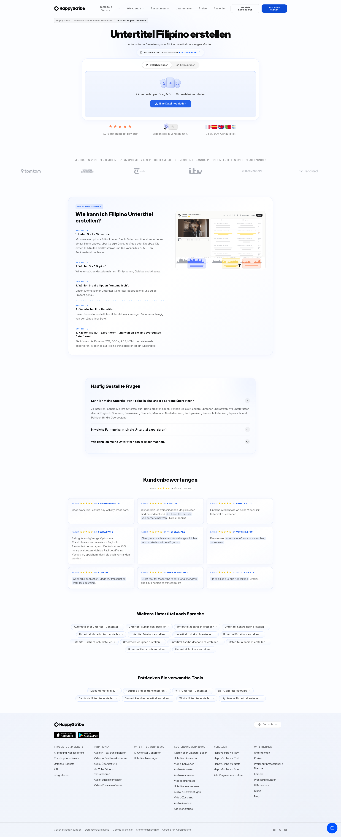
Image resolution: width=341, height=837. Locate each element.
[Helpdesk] (332, 828)
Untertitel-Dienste (64, 763)
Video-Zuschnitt (183, 797)
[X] (279, 829)
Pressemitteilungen (265, 779)
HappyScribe (63, 20)
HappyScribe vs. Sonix (227, 769)
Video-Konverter (184, 763)
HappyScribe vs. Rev (226, 752)
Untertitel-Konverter (185, 758)
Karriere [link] (259, 774)
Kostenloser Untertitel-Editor (190, 752)
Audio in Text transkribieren (110, 752)
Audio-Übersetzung (105, 763)
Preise (203, 8)
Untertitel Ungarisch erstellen (146, 649)
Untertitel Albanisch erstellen (247, 641)
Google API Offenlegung (176, 829)
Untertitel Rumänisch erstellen (147, 626)
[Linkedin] (274, 829)
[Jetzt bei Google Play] (88, 735)
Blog (256, 796)
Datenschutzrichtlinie (97, 829)
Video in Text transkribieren (110, 758)
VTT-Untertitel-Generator (191, 690)
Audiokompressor (184, 775)
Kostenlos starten (274, 8)
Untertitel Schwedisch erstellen (244, 626)
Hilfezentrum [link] (261, 785)
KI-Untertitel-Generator (147, 752)
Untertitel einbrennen (186, 786)
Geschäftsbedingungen (68, 829)
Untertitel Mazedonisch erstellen (99, 634)
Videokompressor (184, 780)
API (56, 769)
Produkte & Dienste (105, 8)
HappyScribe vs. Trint (226, 758)
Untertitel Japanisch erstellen (195, 626)
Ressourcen (158, 8)
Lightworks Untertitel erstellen (240, 698)
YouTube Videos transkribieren (145, 690)
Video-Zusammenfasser (108, 785)
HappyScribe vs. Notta (227, 763)
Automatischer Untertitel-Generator (93, 20)
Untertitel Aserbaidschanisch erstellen (194, 641)
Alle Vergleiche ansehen (228, 775)
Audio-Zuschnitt (183, 803)
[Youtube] (285, 829)
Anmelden (220, 8)
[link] (170, 52)
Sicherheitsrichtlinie (147, 829)
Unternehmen (184, 8)
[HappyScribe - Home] (69, 8)
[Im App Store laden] (65, 735)
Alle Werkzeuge (183, 808)
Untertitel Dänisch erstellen (148, 634)
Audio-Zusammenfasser (108, 779)
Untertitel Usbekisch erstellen (193, 634)
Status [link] (257, 790)
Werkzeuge (134, 8)
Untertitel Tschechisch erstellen (92, 641)
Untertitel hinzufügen (146, 758)
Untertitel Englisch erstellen (192, 649)
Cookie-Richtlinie (123, 829)
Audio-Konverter (183, 769)
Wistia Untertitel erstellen (195, 698)
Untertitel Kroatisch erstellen (241, 634)
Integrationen (61, 775)
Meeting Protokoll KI (102, 690)
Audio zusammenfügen (187, 791)
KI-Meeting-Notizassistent (69, 752)
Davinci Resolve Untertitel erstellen (147, 698)
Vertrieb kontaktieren (245, 8)
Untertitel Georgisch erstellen (141, 641)
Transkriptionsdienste (66, 758)
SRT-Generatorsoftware (232, 690)
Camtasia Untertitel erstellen (96, 698)
